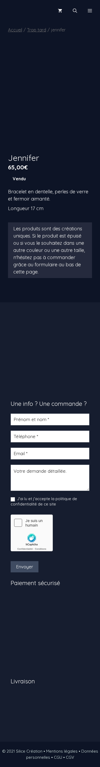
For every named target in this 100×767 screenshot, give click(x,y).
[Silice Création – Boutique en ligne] (22, 11)
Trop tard (36, 29)
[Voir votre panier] (60, 11)
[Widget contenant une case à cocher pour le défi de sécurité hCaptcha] (32, 533)
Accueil (15, 29)
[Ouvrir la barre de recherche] (74, 11)
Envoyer (24, 566)
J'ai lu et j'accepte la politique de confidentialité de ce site (44, 501)
